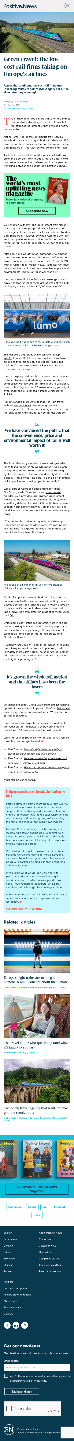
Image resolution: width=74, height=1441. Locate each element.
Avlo (12, 615)
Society (21, 108)
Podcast (8, 1271)
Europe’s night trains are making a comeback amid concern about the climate (36, 980)
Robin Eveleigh (21, 101)
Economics (10, 1258)
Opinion (8, 1265)
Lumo (16, 136)
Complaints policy (49, 1258)
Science (8, 1252)
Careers (8, 1314)
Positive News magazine (17, 1294)
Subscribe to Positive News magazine (37, 1189)
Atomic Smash (32, 1429)
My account (10, 1301)
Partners (8, 1281)
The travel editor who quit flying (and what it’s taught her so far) (36, 1045)
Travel (30, 108)
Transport (59, 1207)
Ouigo (66, 612)
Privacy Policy (40, 1380)
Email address (12, 1360)
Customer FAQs (47, 1245)
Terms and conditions (51, 1265)
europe (32, 1207)
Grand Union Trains (39, 704)
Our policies (45, 1252)
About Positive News (50, 1232)
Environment (9, 108)
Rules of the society (50, 1271)
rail (45, 1207)
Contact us (45, 1239)
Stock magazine (13, 1307)
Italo (27, 604)
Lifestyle (23, 987)
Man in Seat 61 (22, 405)
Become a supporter (15, 1288)
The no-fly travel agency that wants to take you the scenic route (36, 1110)
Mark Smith (29, 402)
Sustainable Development (43, 987)
